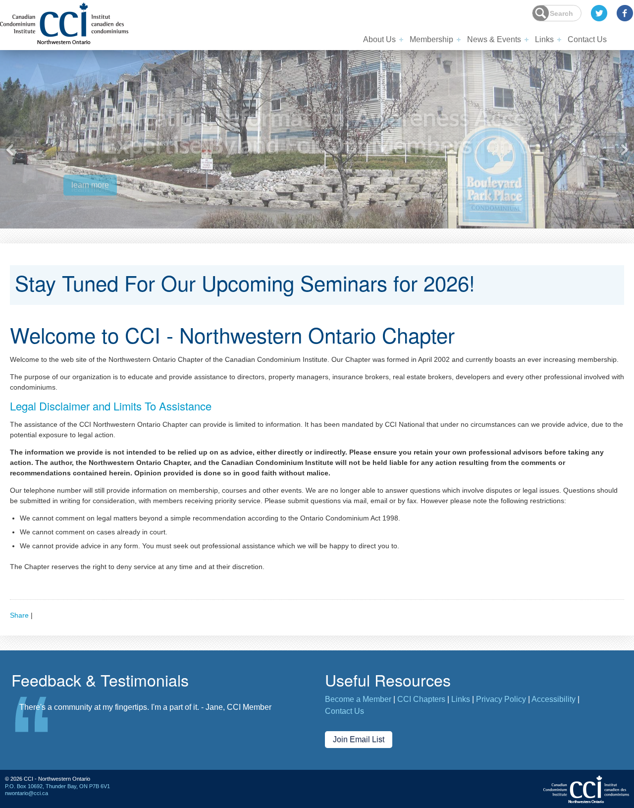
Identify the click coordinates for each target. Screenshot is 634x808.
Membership (431, 39)
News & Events (494, 39)
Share (19, 615)
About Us (379, 39)
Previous (10, 149)
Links (544, 39)
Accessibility (553, 699)
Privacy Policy (501, 699)
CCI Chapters (421, 699)
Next (624, 149)
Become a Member (358, 699)
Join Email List (358, 739)
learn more (90, 188)
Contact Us (587, 39)
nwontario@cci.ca (26, 793)
